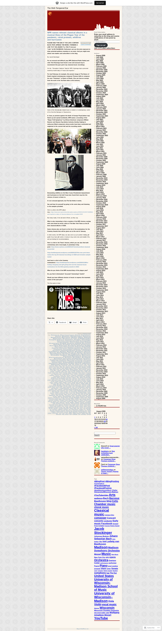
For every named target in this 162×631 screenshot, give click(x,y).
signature (61, 405)
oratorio (77, 396)
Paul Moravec (56, 397)
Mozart (97, 554)
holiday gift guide (57, 384)
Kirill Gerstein (54, 388)
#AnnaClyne (58, 336)
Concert (57, 375)
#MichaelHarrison (79, 351)
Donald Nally (87, 377)
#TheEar (53, 361)
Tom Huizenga (86, 408)
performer (112, 563)
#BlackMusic (74, 337)
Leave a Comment (85, 44)
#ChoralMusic (77, 339)
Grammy (61, 383)
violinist (49, 413)
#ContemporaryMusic (85, 341)
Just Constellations (80, 387)
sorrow (66, 406)
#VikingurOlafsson (63, 363)
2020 (70, 364)
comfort (76, 374)
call (68, 370)
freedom (65, 382)
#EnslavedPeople (57, 344)
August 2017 (100, 228)
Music (67, 393)
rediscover (62, 402)
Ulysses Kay (69, 410)
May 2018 (99, 212)
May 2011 (99, 361)
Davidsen (88, 376)
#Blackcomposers (66, 337)
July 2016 (99, 251)
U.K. (85, 409)
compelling (87, 374)
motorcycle (62, 393)
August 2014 (100, 292)
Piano (86, 397)
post (81, 399)
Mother (57, 393)
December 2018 (101, 199)
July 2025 (99, 77)
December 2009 (101, 391)
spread (77, 406)
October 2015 (101, 267)
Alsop (60, 365)
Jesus (53, 387)
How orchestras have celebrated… (108, 453)
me (69, 392)
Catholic (52, 371)
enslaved (83, 378)
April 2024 (100, 103)
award (76, 367)
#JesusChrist (87, 348)
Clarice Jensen (82, 373)
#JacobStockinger (78, 348)
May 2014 (99, 297)
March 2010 (100, 386)
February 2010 (101, 388)
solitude (59, 406)
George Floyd (75, 382)
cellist (62, 371)
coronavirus (63, 376)
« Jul (96, 427)
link (87, 388)
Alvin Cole (64, 365)
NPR (89, 395)
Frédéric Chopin (58, 382)
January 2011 (101, 368)
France (51, 382)
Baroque (84, 367)
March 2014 (100, 301)
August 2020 (100, 164)
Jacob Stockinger (76, 386)
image (89, 384)
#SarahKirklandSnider (77, 358)
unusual (66, 412)
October (55, 396)
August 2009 (100, 398)
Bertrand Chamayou (83, 368)
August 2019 (100, 185)
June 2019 (100, 189)
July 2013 (99, 315)
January (88, 386)
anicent (51, 367)
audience (68, 367)
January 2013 (101, 326)
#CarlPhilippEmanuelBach (84, 338)
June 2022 (100, 137)
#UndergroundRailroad (68, 362)
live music (87, 389)
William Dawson (77, 413)
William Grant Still (86, 413)
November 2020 (101, 158)
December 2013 (101, 306)
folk (81, 381)
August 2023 (100, 118)
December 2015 (101, 263)
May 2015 (99, 276)
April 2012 (100, 342)
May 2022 (99, 139)
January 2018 (101, 219)
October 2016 (101, 246)
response (82, 402)
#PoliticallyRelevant (76, 356)
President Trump (64, 400)
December (63, 377)
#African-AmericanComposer (67, 335)
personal (71, 397)
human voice (78, 384)
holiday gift (87, 383)
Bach (80, 367)
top (50, 409)
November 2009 (101, 393)
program (97, 569)
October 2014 (101, 288)
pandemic (50, 397)
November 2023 (101, 112)
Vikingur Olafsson (82, 412)
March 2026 (100, 64)
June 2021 (100, 146)
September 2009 (102, 397)
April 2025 (100, 82)
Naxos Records (59, 394)
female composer (59, 381)
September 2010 (102, 375)
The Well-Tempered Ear (57, 8)
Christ (60, 373)
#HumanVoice (55, 348)
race (58, 401)
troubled (81, 409)
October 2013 (101, 310)
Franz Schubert (99, 526)
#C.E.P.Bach (74, 338)
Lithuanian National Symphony (70, 389)
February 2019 (101, 196)
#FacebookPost (66, 344)
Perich (66, 397)
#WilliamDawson (86, 363)
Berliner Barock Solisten (71, 368)
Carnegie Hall (87, 370)
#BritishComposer (57, 338)
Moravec (52, 393)
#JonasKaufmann (58, 349)
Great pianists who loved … (110, 447)
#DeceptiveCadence (54, 343)
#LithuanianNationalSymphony (68, 350)
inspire (70, 386)
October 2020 (101, 160)
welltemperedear (107, 470)
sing (70, 405)
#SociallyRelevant (54, 360)
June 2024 (100, 100)
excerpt (63, 380)
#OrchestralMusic (55, 355)
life (78, 388)
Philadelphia (77, 397)
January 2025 (101, 87)
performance (104, 563)
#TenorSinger (79, 360)
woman (67, 414)
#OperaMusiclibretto (85, 354)
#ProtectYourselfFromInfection (56, 357)
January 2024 (101, 109)
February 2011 (101, 366)
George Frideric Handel (112, 526)
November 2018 (101, 201)
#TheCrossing (87, 360)
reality (75, 401)
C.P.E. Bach (53, 370)
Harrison (78, 383)
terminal (74, 407)
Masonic (57, 392)
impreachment (52, 386)
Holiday (82, 383)
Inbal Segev (60, 386)
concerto (68, 375)
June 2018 (100, 210)
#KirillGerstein (76, 349)
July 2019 (99, 187)
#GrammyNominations (68, 346)
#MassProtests (70, 351)
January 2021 (101, 155)
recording (88, 401)
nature (88, 393)
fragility (88, 381)
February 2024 (101, 107)
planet (56, 399)
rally (72, 401)
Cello (66, 371)
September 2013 (102, 311)
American (70, 365)
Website (96, 608)
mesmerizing (74, 392)
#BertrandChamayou (56, 337)
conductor (73, 375)
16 (106, 419)
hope (63, 384)
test (78, 407)
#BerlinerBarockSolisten (76, 336)
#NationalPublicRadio (62, 352)
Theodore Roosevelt (63, 408)
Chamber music (80, 371)
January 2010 (101, 389)
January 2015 (101, 283)
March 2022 (100, 142)
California (64, 370)
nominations (78, 395)
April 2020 (100, 171)
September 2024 (102, 94)
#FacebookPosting (75, 344)
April (61, 367)
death (58, 377)
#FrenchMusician (72, 345)
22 (105, 421)
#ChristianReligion (86, 339)
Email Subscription (99, 32)
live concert (82, 389)
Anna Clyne (56, 367)
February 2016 (101, 260)
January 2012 (101, 347)
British (67, 369)
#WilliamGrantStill (55, 364)
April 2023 (100, 125)
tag (64, 407)
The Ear (51, 408)
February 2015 (101, 281)
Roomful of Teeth (60, 403)
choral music (55, 373)
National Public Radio (81, 393)
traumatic (65, 409)
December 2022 (101, 132)
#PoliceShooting (67, 356)
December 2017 (101, 221)
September (51, 405)
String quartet (108, 570)
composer (51, 375)
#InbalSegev (71, 348)
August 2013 (100, 313)
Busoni (88, 369)
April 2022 (100, 141)
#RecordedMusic (77, 357)
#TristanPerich (86, 361)
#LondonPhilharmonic (54, 351)
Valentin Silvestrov (73, 412)
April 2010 (100, 384)
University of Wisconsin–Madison (104, 597)
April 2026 (100, 63)
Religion (72, 402)
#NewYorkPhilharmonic (56, 354)
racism (68, 401)
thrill (78, 408)
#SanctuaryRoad (67, 358)
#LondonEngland (86, 350)
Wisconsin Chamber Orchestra (106, 610)
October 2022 (101, 134)
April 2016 (100, 256)
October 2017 (101, 224)
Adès (85, 364)
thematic (55, 408)
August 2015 (100, 270)
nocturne (72, 395)
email (79, 378)
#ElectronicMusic (86, 343)
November (84, 395)
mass (61, 392)
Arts (64, 367)
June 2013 (100, 317)
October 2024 (101, 93)
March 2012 (100, 343)
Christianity (74, 373)
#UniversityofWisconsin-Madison (106, 492)
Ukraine (88, 409)
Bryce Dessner (82, 369)
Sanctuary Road (75, 403)
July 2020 (99, 166)
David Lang (82, 376)
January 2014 (101, 304)
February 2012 (101, 345)
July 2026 (99, 57)
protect (77, 400)
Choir (89, 371)
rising (54, 403)
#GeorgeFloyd (80, 345)
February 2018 (101, 217)
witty (63, 414)
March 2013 (100, 322)
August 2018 (100, 206)
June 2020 (100, 167)
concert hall (62, 375)
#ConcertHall (76, 341)
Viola (111, 601)
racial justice (63, 401)
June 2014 (100, 295)
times (81, 408)
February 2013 (101, 324)
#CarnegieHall (52, 339)
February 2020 (101, 174)
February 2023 (101, 128)
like (80, 388)
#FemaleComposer (85, 344)
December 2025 (101, 70)
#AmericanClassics (85, 335)
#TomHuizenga (79, 361)
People (62, 397)
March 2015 (100, 279)
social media (53, 406)
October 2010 (101, 374)
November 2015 (101, 265)
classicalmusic (65, 374)
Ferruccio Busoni (69, 381)
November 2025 (101, 71)
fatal (76, 380)
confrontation (80, 375)
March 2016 (100, 258)
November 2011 (101, 350)
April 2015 (100, 278)
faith (73, 380)
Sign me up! (100, 45)
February (83, 380)
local (67, 390)
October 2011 (101, 352)
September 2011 (102, 354)
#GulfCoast (78, 346)
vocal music (55, 413)
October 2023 (101, 114)
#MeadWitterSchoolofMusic (102, 490)
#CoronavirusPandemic (63, 342)
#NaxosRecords (72, 352)
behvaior (59, 368)
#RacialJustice (68, 357)
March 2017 (100, 237)
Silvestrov (66, 405)
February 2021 (101, 153)
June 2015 (100, 274)
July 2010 (99, 379)
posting (84, 399)
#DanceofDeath (80, 342)
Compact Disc (109, 515)
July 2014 (99, 294)
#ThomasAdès (70, 361)
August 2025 (100, 75)
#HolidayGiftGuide (86, 346)
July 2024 (99, 98)
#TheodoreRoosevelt (61, 361)
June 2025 (100, 78)
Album (56, 365)
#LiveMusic (79, 350)
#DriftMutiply (78, 343)
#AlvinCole (77, 335)
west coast (65, 413)
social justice (87, 405)
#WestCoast (78, 363)
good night (56, 383)
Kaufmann (88, 387)
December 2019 (101, 178)
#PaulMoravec (63, 355)
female (52, 381)
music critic (72, 393)
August (72, 367)
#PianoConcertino (86, 355)
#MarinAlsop (63, 351)
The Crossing (87, 407)
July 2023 (99, 119)
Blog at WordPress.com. (83, 628)
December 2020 (101, 157)
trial (69, 409)
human (72, 384)
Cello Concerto (71, 371)
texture (81, 407)
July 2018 (99, 208)
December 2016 (101, 242)
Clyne (71, 374)
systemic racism (58, 407)
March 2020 (100, 173)
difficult (81, 377)
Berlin (63, 368)
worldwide (74, 414)
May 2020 (99, 169)
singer (73, 405)
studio (85, 406)
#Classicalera (68, 341)
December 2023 (101, 110)
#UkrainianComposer (57, 362)
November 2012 (101, 329)
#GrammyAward (59, 346)
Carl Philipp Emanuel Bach (76, 370)
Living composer (52, 390)
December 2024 (101, 89)
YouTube (89, 414)
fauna (79, 380)
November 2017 (101, 222)
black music (56, 369)
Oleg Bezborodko (67, 396)
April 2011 (99, 363)
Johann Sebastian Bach (106, 537)
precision (51, 400)
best (89, 368)
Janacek (84, 386)
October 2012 (101, 331)
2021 (73, 364)
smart (77, 405)
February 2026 (101, 66)
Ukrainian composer (60, 410)
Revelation (87, 402)
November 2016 (101, 244)
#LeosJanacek (56, 350)
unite (85, 410)
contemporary (56, 376)
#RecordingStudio (86, 357)
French (69, 382)
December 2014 (101, 285)
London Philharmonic (78, 390)
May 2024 (99, 102)
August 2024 (100, 96)
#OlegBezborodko (75, 354)
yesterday (83, 414)
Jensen (49, 387)
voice (60, 413)
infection (65, 386)
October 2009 (101, 395)
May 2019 (99, 190)
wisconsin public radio (101, 613)
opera (73, 396)
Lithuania (60, 389)
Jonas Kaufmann (67, 387)
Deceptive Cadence (71, 377)
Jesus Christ (59, 387)
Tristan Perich (74, 409)
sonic (63, 406)
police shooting (66, 399)
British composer (74, 369)
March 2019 (100, 194)
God (52, 383)
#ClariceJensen (61, 341)
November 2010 (101, 372)
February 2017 (101, 238)
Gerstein (81, 382)
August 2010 (100, 377)
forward (84, 381)
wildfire (70, 413)
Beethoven (100, 501)
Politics (72, 399)
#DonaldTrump (70, 343)
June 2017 (100, 231)
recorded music (81, 401)
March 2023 (100, 126)
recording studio (55, 402)
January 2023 (101, 130)
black (51, 369)
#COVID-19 (72, 342)
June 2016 (100, 253)
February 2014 (101, 302)
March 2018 (100, 215)
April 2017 (100, 235)
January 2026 (101, 68)
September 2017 (102, 226)
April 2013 (100, 320)
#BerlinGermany (86, 336)
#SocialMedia (62, 360)
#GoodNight (87, 345)
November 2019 (101, 180)
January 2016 (101, 262)
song (95, 570)
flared (75, 381)
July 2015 (99, 272)
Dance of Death (75, 376)
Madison (101, 547)
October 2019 (101, 182)
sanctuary (67, 403)
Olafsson (60, 396)
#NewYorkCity (87, 352)
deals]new (53, 377)
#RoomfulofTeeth (58, 358)
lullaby (85, 390)
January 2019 (101, 198)
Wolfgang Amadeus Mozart (106, 613)
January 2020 (101, 176)
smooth (81, 405)
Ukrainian (52, 410)
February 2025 (101, 86)
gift (85, 382)
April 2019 (100, 192)
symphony (51, 407)
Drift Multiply (62, 378)
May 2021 (99, 148)
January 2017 (101, 240)
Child (86, 371)
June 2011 (99, 359)
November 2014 (101, 286)
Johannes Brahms (101, 536)
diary (78, 377)
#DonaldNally (63, 343)
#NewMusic (80, 352)
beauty (54, 368)
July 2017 (99, 230)
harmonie (73, 383)
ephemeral (54, 380)
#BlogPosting (87, 337)
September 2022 (102, 135)
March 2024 (100, 105)
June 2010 (100, 381)
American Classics (78, 365)
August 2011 (100, 356)
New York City (81, 394)
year (79, 414)
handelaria (105, 451)
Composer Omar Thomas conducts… (108, 460)
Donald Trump (54, 378)
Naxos (53, 394)
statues (81, 406)
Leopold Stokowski (64, 388)
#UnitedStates (86, 362)
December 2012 (101, 327)
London (71, 390)
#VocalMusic (71, 363)
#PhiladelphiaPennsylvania (74, 355)
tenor (70, 407)
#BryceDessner (66, 338)
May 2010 (99, 382)
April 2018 (100, 214)
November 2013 (101, 308)
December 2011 (101, 349)
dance (68, 376)
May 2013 (99, 318)
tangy (67, 407)
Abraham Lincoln (79, 364)
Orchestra (82, 396)
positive (77, 399)
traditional (60, 409)
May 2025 (99, 80)
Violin (89, 412)
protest (54, 401)
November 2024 (101, 91)
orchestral (88, 396)
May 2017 (99, 233)
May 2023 (99, 123)
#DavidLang (87, 342)
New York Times (60, 395)
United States (59, 412)
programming (72, 400)
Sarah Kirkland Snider (85, 403)
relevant (67, 402)
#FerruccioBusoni (54, 345)
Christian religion (67, 373)
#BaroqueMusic (66, 336)
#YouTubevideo (64, 364)
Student (115, 570)
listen (56, 389)
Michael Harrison (82, 392)
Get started (100, 3)
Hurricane (84, 384)
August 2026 (100, 55)
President (56, 400)
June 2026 (100, 59)
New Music (74, 394)
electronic (74, 378)
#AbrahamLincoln (55, 335)
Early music (69, 378)
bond (64, 369)
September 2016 (102, 247)
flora (78, 381)
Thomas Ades (72, 408)
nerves (69, 394)
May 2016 (99, 254)
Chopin (49, 373)
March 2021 (100, 151)
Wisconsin (58, 414)
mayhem (66, 392)
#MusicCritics (53, 352)
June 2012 (100, 338)
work (70, 414)
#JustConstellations (68, 349)
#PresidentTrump (86, 356)
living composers (61, 390)
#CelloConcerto (60, 339)
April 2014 (100, 299)
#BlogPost (80, 337)
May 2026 (99, 61)
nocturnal (67, 395)
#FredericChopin (63, 345)
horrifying (67, 384)
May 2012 (99, 340)
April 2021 (100, 150)
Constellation (87, 375)
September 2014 (102, 290)
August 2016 (100, 249)
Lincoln (84, 388)
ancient (85, 365)
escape (59, 380)
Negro (65, 394)
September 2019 (102, 183)
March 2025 (100, 84)
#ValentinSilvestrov (53, 363)
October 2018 (101, 203)
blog (61, 369)
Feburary (88, 380)
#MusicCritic (87, 351)
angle (89, 365)
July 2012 (99, 336)
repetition (77, 402)
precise (88, 399)
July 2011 (99, 358)
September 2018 (102, 205)
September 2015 (102, 269)
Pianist (82, 397)
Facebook (68, 380)
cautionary (57, 371)
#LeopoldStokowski (85, 349)
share (56, 405)
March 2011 (100, 365)
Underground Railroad (78, 410)
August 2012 (100, 334)
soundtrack (71, 406)
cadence (59, 370)
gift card (88, 382)
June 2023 (100, 121)
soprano (100, 570)
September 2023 (102, 116)
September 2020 (102, 162)
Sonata (114, 568)
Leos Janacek (73, 388)
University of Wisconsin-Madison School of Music (106, 584)
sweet (89, 406)
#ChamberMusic (69, 339)
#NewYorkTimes (66, 354)
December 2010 (101, 370)
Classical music (87, 333)
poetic (60, 399)
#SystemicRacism (71, 360)
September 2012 (102, 333)
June (73, 387)
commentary (81, 374)
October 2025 (101, 73)
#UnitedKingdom (79, 362)
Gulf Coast (67, 383)
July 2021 (99, 144)
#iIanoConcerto (63, 348)
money (88, 392)
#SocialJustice (86, 358)
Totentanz (54, 409)
